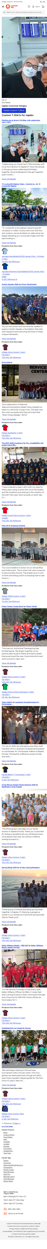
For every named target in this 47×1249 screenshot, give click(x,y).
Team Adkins (7, 702)
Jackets (6, 1144)
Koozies (6, 1146)
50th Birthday (8, 1172)
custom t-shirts (34, 1226)
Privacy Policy (14, 1229)
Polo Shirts (7, 1149)
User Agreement (29, 1231)
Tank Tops (7, 1153)
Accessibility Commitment (12, 1231)
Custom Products (13, 1223)
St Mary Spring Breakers (30, 867)
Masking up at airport (11, 120)
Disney (6, 1161)
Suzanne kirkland (18, 526)
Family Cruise (8, 1170)
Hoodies (6, 1142)
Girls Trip (6, 1174)
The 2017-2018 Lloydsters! (12, 443)
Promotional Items (26, 1223)
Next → (17, 1123)
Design (13, 110)
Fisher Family (31, 606)
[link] (11, 6)
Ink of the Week (7, 1126)
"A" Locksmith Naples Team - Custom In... (19, 184)
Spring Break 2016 (9, 867)
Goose (28, 1028)
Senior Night (8, 1181)
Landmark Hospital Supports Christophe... (20, 703)
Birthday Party (9, 1177)
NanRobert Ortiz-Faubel (12, 787)
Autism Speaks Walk (10, 284)
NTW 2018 (6, 362)
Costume (7, 1163)
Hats (5, 1139)
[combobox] (23, 12)
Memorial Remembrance (13, 1165)
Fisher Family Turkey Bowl (12, 606)
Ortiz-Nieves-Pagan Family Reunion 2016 (19, 785)
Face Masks (7, 1137)
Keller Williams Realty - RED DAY (15, 945)
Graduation (7, 1167)
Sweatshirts (8, 1151)
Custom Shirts (8, 1135)
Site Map (37, 1223)
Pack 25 (5, 526)
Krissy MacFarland (29, 284)
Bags (5, 1133)
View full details (9, 179)
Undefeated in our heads (12, 1028)
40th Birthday (8, 1179)
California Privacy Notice (29, 1229)
